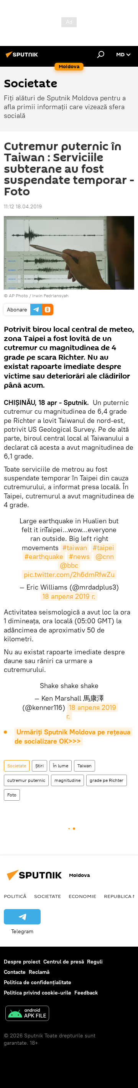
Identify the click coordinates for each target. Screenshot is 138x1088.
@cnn (104, 556)
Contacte (15, 971)
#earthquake (44, 556)
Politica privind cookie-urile (37, 992)
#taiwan (74, 547)
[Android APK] (27, 1014)
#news (79, 556)
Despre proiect (22, 961)
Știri (39, 765)
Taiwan (84, 765)
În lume (60, 765)
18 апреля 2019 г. (69, 596)
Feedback (86, 992)
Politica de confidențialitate (37, 982)
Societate (16, 765)
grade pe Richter (106, 780)
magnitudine (67, 780)
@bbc (69, 565)
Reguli (95, 961)
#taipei (103, 547)
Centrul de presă (63, 961)
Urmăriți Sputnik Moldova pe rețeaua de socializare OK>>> (73, 736)
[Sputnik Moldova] (23, 57)
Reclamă (39, 971)
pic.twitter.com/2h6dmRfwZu (69, 574)
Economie (82, 896)
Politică (15, 896)
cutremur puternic (26, 780)
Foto (11, 795)
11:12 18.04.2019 (23, 206)
